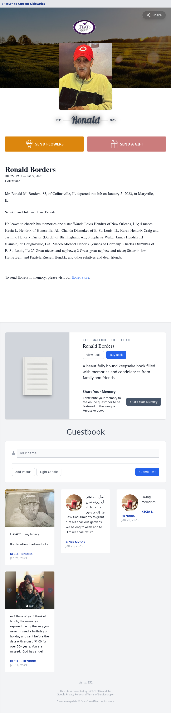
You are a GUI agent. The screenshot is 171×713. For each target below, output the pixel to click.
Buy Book (116, 355)
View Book (93, 355)
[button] (29, 508)
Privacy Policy (74, 694)
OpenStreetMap (90, 701)
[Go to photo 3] (32, 606)
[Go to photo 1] (27, 606)
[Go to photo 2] (30, 606)
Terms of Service (97, 694)
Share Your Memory (143, 402)
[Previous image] (9, 590)
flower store (80, 277)
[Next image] (50, 590)
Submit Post (147, 472)
